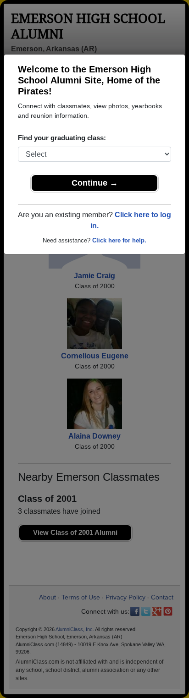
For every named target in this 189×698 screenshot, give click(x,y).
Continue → (95, 182)
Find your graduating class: (62, 138)
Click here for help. (119, 240)
